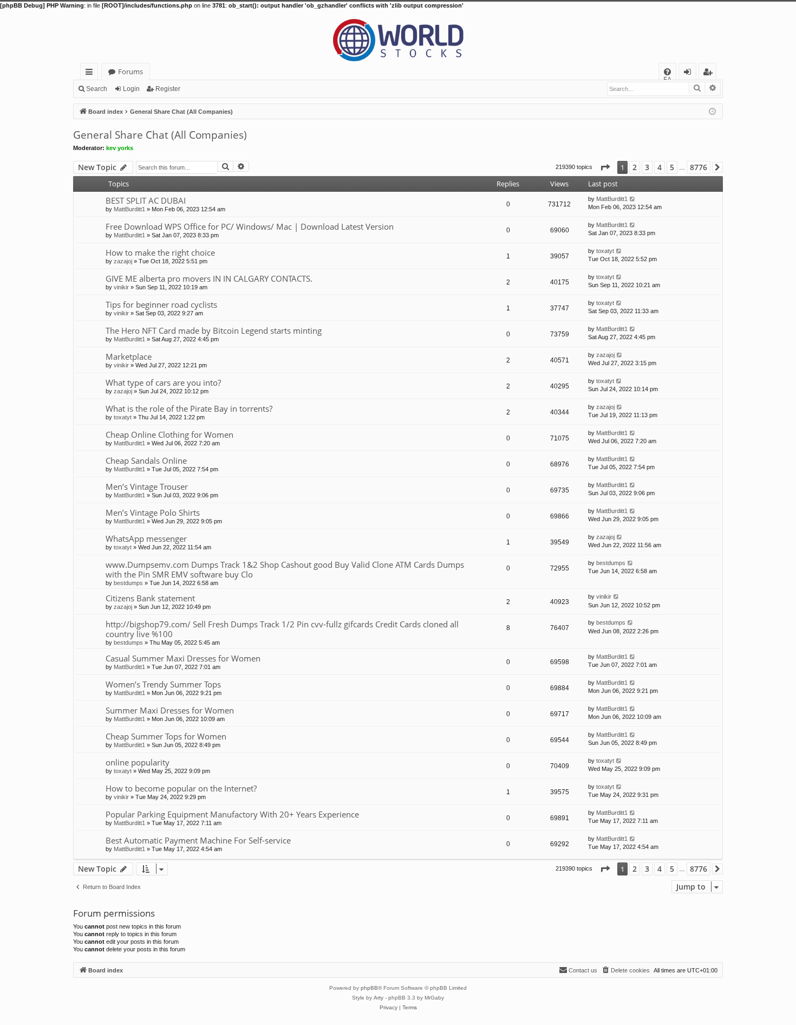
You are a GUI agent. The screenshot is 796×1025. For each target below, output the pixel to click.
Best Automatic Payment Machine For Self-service (198, 840)
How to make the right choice (160, 252)
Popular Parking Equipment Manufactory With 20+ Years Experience (232, 814)
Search (96, 89)
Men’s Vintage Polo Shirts (153, 512)
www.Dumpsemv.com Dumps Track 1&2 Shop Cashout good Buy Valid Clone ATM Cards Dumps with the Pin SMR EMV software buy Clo (285, 569)
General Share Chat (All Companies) (160, 135)
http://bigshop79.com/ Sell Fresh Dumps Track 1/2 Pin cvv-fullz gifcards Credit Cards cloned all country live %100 (282, 629)
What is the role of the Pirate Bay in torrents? (189, 408)
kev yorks (119, 148)
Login (131, 89)
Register (167, 89)
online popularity (137, 762)
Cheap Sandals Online (146, 460)
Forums (130, 71)
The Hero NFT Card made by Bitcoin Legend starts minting (214, 330)
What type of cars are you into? (163, 382)
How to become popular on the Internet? (181, 788)
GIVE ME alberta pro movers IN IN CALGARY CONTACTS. (209, 278)
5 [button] (672, 167)
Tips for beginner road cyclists (161, 304)
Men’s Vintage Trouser (147, 486)
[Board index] (398, 36)
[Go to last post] (632, 199)
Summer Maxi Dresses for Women (170, 710)
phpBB (369, 988)
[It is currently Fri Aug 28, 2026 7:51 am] (712, 111)
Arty (378, 998)
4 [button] (659, 167)
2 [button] (634, 167)
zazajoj (123, 261)
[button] (605, 167)
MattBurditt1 (129, 209)
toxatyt (605, 251)
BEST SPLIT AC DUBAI (146, 200)
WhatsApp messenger (146, 538)
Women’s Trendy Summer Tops (163, 684)
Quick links (91, 73)
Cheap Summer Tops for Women (166, 736)
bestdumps (128, 583)
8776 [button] (698, 167)
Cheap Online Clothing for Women (169, 434)
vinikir (121, 287)
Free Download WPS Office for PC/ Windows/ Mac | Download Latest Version (250, 226)
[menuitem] (667, 71)
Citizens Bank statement (150, 598)
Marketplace (129, 356)
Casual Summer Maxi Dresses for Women (183, 658)
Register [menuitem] (710, 73)
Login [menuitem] (689, 73)
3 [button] (647, 167)
